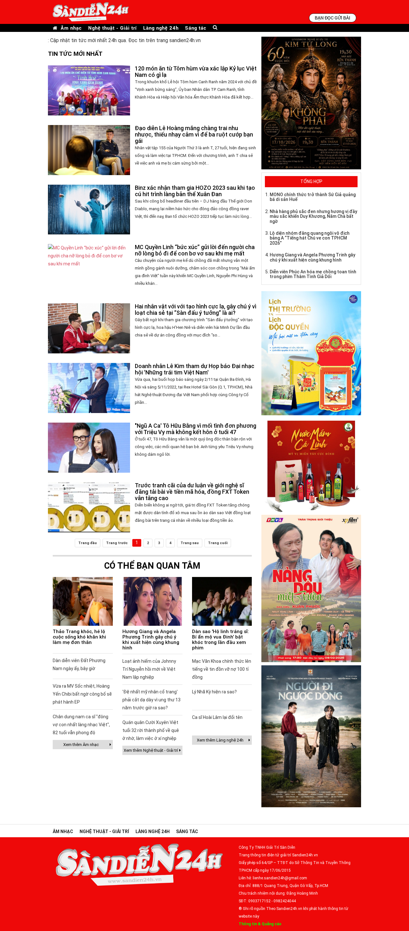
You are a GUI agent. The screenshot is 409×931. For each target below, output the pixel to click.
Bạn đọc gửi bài (332, 18)
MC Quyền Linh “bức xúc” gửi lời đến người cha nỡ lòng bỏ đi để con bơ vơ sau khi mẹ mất (195, 250)
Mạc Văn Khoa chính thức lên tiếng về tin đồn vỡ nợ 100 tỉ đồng (221, 669)
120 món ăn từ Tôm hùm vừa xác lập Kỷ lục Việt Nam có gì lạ (196, 71)
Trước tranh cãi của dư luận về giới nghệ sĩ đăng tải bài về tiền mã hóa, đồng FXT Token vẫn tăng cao (192, 491)
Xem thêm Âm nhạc (81, 744)
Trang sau (190, 543)
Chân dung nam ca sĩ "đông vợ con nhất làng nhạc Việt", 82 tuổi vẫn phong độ (81, 724)
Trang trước (117, 543)
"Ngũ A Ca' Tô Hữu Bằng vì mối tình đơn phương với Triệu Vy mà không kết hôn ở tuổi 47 (195, 428)
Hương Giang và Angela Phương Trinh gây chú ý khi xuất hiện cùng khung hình (150, 640)
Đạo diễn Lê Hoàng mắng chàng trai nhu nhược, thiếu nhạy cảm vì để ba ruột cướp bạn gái (194, 134)
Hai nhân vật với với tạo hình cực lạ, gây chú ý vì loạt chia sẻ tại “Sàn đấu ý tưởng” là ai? (195, 309)
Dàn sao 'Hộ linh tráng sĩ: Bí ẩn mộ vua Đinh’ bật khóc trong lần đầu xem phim (220, 640)
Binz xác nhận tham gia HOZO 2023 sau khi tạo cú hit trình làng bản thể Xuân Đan (195, 190)
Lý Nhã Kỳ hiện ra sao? (214, 691)
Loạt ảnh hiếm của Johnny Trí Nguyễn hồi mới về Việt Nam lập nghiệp (149, 669)
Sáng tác (195, 28)
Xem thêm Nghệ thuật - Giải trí (151, 750)
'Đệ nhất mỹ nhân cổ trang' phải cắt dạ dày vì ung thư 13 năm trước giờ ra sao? (151, 699)
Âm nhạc (71, 28)
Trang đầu (87, 543)
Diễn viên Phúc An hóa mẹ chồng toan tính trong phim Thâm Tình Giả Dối (313, 274)
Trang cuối (218, 543)
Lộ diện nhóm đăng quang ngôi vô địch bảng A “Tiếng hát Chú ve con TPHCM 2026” (310, 238)
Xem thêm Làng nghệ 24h (220, 740)
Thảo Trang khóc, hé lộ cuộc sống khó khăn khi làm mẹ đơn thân (79, 637)
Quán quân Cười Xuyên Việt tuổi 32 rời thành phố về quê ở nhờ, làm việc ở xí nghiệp (150, 730)
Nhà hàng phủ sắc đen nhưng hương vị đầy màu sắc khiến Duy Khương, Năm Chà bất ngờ (313, 216)
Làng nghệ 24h (161, 28)
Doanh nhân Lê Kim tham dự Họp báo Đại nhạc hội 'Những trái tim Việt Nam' (194, 369)
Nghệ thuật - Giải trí (112, 28)
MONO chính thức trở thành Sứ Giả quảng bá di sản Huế (313, 197)
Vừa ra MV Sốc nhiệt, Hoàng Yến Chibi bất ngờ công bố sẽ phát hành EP (82, 694)
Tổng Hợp (311, 181)
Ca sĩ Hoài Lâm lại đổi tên (217, 717)
